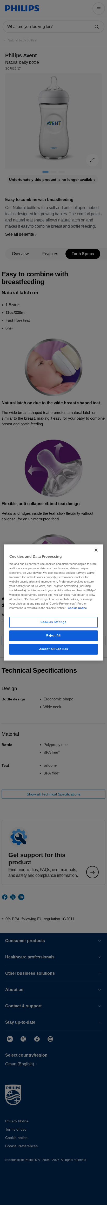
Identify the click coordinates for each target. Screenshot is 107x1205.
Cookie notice (77, 608)
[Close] (96, 550)
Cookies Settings (53, 622)
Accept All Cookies (53, 649)
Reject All (53, 635)
